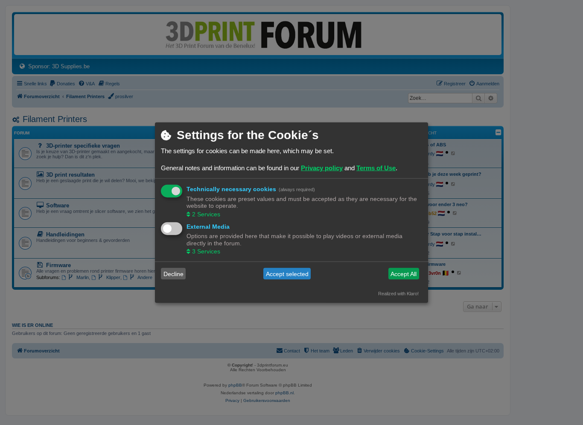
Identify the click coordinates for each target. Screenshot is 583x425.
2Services (206, 213)
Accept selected (287, 273)
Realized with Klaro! (398, 293)
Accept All (404, 273)
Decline (173, 273)
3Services (206, 251)
